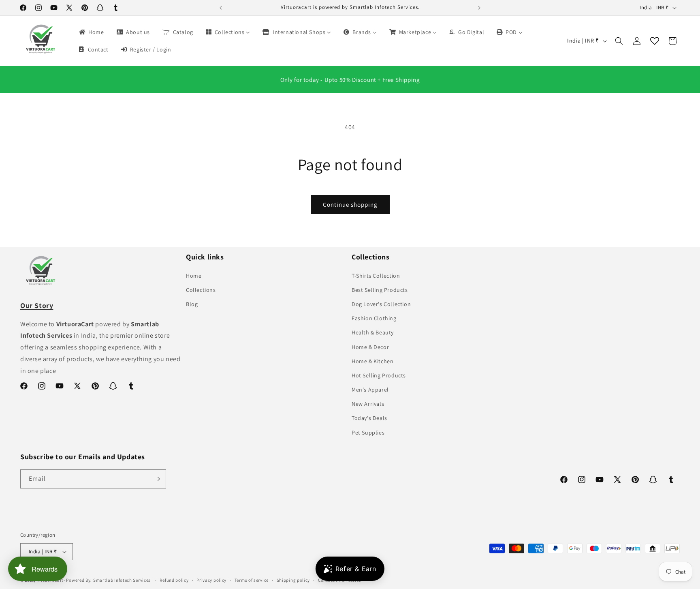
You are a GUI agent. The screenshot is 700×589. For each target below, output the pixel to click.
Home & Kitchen (372, 361)
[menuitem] (91, 32)
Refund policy (174, 580)
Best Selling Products (380, 289)
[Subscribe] (157, 478)
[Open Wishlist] (655, 41)
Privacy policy (211, 580)
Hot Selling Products (379, 375)
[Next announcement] (479, 7)
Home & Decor (370, 347)
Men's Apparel (370, 389)
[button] (619, 41)
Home (193, 275)
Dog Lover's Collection (381, 304)
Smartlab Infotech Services (122, 580)
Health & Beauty (373, 332)
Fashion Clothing (374, 318)
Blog (192, 304)
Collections (201, 289)
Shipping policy (293, 580)
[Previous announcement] (221, 7)
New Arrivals (368, 403)
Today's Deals (369, 418)
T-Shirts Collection (376, 275)
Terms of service (252, 580)
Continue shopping (350, 204)
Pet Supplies (368, 432)
